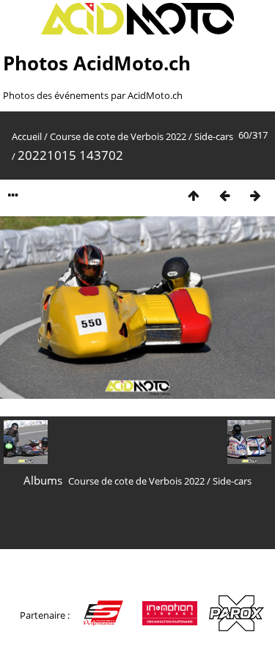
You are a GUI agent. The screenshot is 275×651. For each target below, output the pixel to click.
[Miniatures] (193, 195)
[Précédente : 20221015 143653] (224, 195)
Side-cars (213, 136)
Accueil (27, 136)
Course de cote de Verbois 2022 (118, 136)
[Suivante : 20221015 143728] (255, 195)
